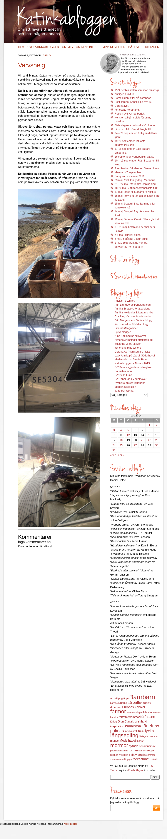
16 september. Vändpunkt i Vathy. (134, 156)
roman (133, 750)
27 (135, 445)
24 (113, 445)
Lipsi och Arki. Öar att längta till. (133, 129)
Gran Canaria (126, 721)
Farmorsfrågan (134, 712)
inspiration (117, 726)
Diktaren (152, 47)
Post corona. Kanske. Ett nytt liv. (133, 101)
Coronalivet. (122, 105)
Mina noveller (113, 47)
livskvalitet (131, 731)
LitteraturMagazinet (126, 328)
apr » (121, 455)
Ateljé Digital (70, 823)
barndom (115, 703)
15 (149, 435)
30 (156, 445)
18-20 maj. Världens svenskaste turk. (136, 188)
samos (142, 750)
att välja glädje (119, 698)
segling (125, 754)
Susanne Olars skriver (128, 343)
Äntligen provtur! (124, 94)
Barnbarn (142, 697)
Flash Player (135, 770)
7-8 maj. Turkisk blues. (128, 234)
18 (121, 440)
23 (156, 440)
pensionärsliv (147, 746)
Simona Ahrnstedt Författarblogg (134, 339)
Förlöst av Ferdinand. (127, 109)
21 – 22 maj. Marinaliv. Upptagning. (135, 184)
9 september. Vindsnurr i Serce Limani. (137, 168)
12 (128, 435)
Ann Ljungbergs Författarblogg (133, 304)
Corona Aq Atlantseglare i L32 (132, 351)
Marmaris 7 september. (128, 172)
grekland (141, 721)
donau (146, 702)
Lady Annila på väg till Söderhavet (135, 355)
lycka (149, 731)
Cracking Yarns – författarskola (133, 316)
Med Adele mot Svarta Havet (131, 359)
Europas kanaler (133, 707)
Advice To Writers (125, 300)
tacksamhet (141, 759)
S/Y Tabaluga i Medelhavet (130, 379)
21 (142, 440)
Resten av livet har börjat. (130, 113)
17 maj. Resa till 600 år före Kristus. (135, 191)
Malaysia (143, 736)
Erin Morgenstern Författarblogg (133, 320)
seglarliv (115, 754)
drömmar (115, 707)
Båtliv (47, 55)
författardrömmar (129, 717)
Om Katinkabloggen (43, 47)
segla (150, 750)
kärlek (147, 725)
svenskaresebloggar (121, 759)
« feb (113, 455)
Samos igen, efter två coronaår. (133, 98)
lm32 (140, 731)
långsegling (124, 735)
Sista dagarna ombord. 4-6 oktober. (135, 125)
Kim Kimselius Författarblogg (132, 324)
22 (149, 440)
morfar (140, 740)
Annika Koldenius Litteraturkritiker (134, 312)
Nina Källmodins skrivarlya (130, 336)
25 (121, 445)
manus (114, 740)
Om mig (67, 47)
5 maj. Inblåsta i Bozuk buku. (131, 238)
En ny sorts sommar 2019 (130, 176)
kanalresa (133, 726)
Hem (21, 47)
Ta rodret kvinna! (124, 390)
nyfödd (133, 746)
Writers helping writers (128, 347)
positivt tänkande (119, 750)
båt (130, 702)
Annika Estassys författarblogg (132, 308)
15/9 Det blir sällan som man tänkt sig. (137, 90)
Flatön (147, 712)
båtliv (137, 702)
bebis (123, 702)
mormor (119, 745)
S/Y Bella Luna (123, 375)
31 (113, 450)
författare (147, 717)
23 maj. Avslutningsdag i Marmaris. (135, 180)
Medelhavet (127, 740)
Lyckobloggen (123, 332)
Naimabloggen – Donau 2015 (132, 363)
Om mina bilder (87, 47)
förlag (113, 721)
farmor (118, 711)
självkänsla (138, 754)
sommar (150, 755)
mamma (153, 736)
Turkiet (154, 759)
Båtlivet (135, 47)
